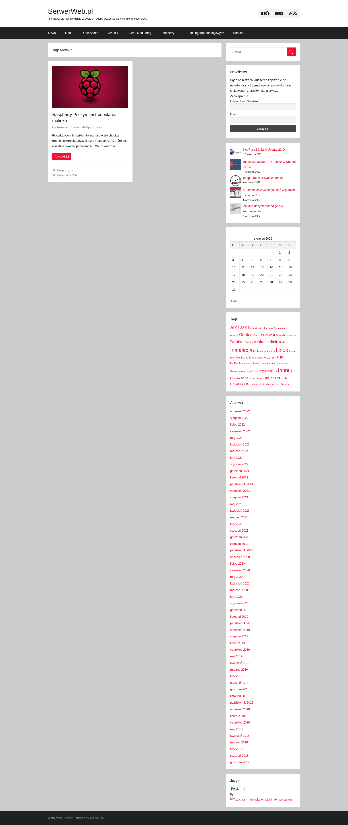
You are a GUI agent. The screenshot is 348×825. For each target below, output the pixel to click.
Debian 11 (250, 342)
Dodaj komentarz (67, 175)
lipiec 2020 (237, 563)
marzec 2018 (239, 742)
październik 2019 (241, 623)
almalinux (268, 328)
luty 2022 (236, 457)
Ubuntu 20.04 (275, 378)
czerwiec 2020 (240, 570)
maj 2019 (236, 656)
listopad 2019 (239, 616)
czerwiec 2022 (240, 431)
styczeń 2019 (239, 683)
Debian (237, 341)
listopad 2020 (239, 544)
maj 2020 (236, 577)
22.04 (244, 328)
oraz (267, 357)
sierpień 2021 (239, 497)
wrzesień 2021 (240, 490)
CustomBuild (282, 335)
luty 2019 (236, 676)
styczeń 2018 (239, 755)
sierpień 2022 (239, 418)
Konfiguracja (259, 351)
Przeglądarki (258, 363)
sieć (251, 371)
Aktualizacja (256, 328)
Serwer (233, 371)
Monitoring (242, 357)
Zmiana (285, 384)
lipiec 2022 (237, 424)
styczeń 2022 (239, 464)
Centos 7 (257, 335)
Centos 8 (269, 335)
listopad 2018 (239, 696)
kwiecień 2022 (239, 444)
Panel (273, 358)
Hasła (282, 342)
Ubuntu (284, 370)
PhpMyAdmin (236, 363)
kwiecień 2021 (239, 510)
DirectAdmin (90, 33)
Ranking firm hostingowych (205, 33)
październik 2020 (241, 550)
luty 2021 (236, 524)
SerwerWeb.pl (70, 11)
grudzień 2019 (239, 610)
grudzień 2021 (239, 471)
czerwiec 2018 (240, 722)
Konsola (271, 351)
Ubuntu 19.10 (255, 378)
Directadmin (267, 342)
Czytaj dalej (62, 156)
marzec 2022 (239, 451)
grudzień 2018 (239, 689)
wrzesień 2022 (240, 411)
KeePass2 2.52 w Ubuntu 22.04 (264, 149)
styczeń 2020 (239, 603)
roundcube (270, 363)
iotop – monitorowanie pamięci (263, 178)
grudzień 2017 (239, 762)
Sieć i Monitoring (140, 33)
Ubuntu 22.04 (240, 384)
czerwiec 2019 (240, 649)
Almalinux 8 (280, 328)
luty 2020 (236, 596)
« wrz (234, 300)
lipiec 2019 (237, 643)
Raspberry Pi (169, 33)
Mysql (252, 357)
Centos (245, 334)
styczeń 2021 (239, 530)
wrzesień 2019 (240, 630)
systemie (267, 371)
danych (292, 335)
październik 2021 (241, 484)
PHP (280, 357)
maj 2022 (236, 438)
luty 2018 (236, 749)
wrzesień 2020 (240, 557)
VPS (278, 385)
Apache (234, 335)
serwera (243, 371)
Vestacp (270, 384)
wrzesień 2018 (240, 709)
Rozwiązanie (283, 363)
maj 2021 (236, 504)
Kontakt (238, 33)
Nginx (260, 358)
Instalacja (241, 350)
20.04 (234, 328)
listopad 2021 (239, 477)
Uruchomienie (258, 384)
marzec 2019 (239, 669)
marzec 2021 (239, 517)
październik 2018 (241, 702)
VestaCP (113, 33)
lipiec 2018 (237, 716)
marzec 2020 (239, 590)
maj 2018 (236, 729)
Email (233, 114)
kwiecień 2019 (239, 663)
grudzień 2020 (239, 537)
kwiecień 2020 (239, 583)
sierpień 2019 (239, 636)
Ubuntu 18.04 (239, 378)
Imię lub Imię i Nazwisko (244, 101)
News (52, 33)
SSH (256, 371)
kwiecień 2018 (239, 735)
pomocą (248, 363)
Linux (68, 33)
